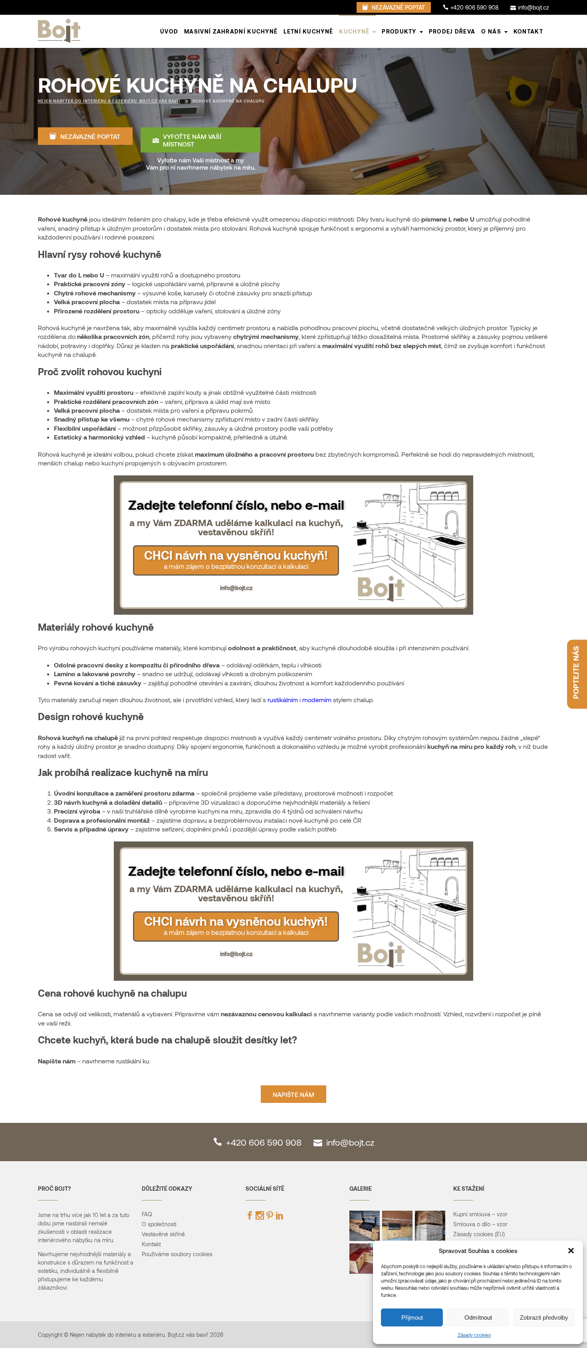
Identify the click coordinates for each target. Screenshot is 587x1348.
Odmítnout (478, 1317)
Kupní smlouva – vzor (480, 1214)
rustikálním (283, 699)
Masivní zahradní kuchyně (231, 31)
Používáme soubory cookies (177, 1254)
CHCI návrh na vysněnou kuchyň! (236, 559)
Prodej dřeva (452, 31)
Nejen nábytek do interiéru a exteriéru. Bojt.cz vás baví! (109, 101)
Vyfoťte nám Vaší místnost (192, 140)
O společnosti (159, 1224)
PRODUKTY (399, 31)
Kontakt (528, 31)
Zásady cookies (474, 1335)
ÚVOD (169, 31)
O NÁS (491, 31)
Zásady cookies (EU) (479, 1234)
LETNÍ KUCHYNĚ (308, 31)
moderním (316, 699)
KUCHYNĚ (354, 31)
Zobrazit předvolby (544, 1317)
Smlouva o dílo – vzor (480, 1224)
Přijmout (412, 1317)
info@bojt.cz (236, 587)
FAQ (147, 1214)
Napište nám (293, 1094)
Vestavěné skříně (163, 1234)
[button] (571, 1251)
